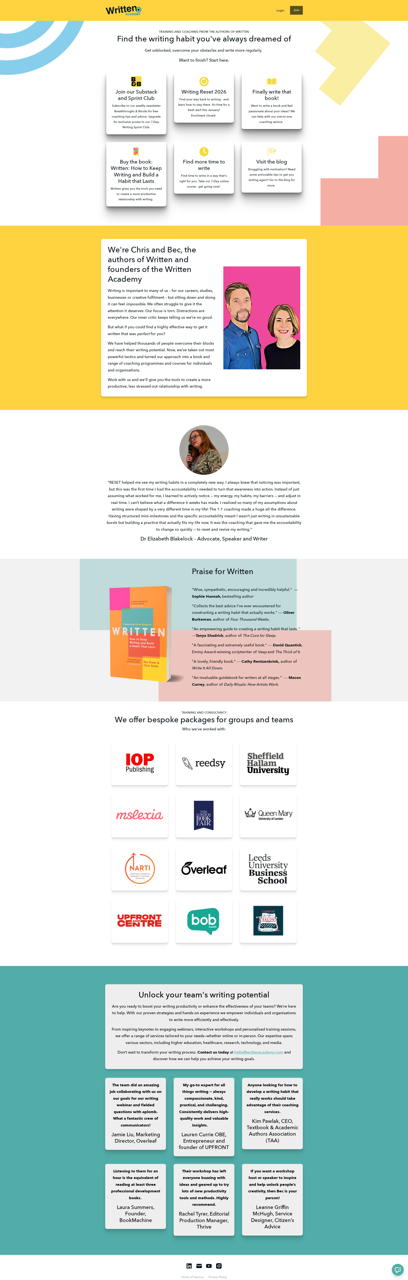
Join (296, 10)
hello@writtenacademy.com (258, 1052)
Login (280, 10)
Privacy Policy (217, 1277)
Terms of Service (192, 1277)
